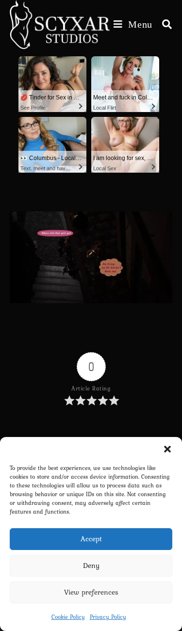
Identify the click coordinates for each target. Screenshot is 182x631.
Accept (91, 539)
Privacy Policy (108, 617)
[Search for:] (163, 24)
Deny (91, 565)
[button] (167, 449)
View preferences (91, 592)
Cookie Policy (68, 617)
